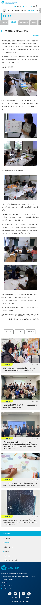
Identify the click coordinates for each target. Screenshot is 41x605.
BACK (9, 332)
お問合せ (19, 6)
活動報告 (13, 22)
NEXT (30, 332)
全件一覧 (4, 22)
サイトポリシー (6, 588)
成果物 (34, 22)
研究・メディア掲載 (11, 560)
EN (34, 6)
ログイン (27, 6)
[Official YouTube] (15, 594)
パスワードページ (7, 585)
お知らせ (7, 556)
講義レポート (24, 22)
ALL (20, 332)
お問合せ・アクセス (8, 580)
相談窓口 (4, 583)
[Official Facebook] (10, 594)
